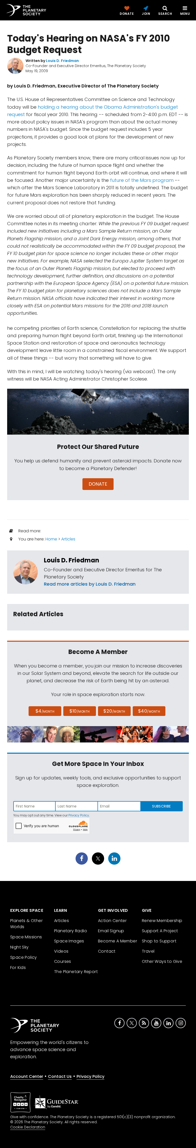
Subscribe (161, 806)
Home (51, 539)
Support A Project (160, 931)
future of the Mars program (142, 180)
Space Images (69, 941)
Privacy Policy (78, 815)
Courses (62, 961)
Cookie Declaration (27, 1127)
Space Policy (23, 957)
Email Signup (111, 931)
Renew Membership (162, 921)
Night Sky (19, 947)
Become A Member (117, 941)
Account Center (26, 1076)
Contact (107, 951)
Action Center (112, 921)
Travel (148, 951)
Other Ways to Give (162, 961)
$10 (79, 711)
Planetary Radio (70, 931)
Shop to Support (159, 941)
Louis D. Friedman (71, 560)
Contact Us (60, 1076)
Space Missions (26, 937)
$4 (45, 711)
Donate (98, 484)
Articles (68, 539)
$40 (149, 711)
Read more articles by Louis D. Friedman (90, 584)
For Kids (18, 967)
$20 (114, 711)
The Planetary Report (76, 972)
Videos (61, 951)
